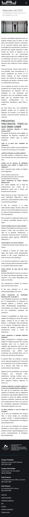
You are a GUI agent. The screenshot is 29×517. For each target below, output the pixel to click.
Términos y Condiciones (7, 509)
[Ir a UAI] (6, 3)
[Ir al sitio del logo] (17, 3)
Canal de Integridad (6, 497)
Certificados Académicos (7, 500)
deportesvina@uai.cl (12, 361)
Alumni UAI (4, 494)
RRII (2, 503)
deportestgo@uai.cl (19, 431)
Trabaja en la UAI (5, 512)
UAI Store (3, 506)
